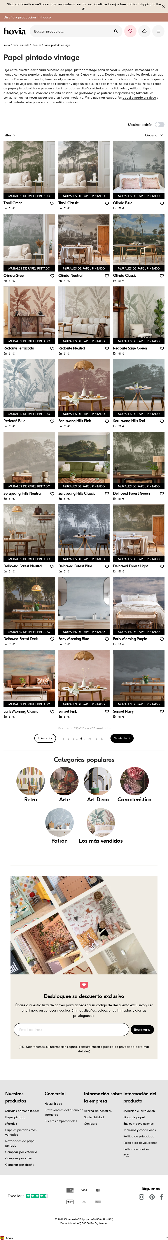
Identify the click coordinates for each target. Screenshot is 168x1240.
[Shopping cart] (144, 31)
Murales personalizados (22, 1111)
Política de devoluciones (140, 1142)
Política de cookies (136, 1149)
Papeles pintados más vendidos (21, 1132)
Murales (11, 1123)
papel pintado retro (18, 102)
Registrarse (142, 1029)
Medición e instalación (139, 1111)
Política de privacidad (138, 1136)
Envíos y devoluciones (138, 1123)
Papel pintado (20, 45)
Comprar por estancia (21, 1152)
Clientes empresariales (61, 1121)
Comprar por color (18, 1158)
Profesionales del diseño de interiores (64, 1112)
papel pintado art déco (139, 97)
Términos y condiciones (139, 1130)
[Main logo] (16, 31)
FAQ (126, 1155)
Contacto (90, 1123)
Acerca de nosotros (98, 1111)
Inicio (7, 45)
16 (95, 738)
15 (89, 738)
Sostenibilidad (94, 1117)
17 (102, 738)
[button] (130, 31)
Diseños (36, 45)
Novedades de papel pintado (20, 1143)
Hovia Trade (53, 1103)
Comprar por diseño (19, 1164)
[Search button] (116, 31)
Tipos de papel (134, 1117)
